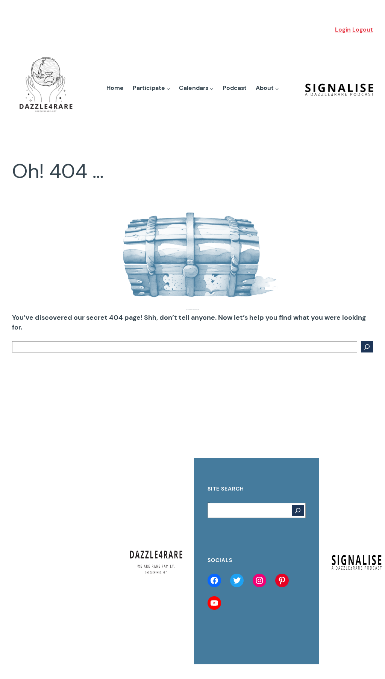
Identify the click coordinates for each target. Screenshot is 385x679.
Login (343, 29)
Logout (362, 29)
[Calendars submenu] (211, 88)
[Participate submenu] (168, 88)
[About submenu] (277, 88)
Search (209, 502)
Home (115, 88)
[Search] (367, 346)
